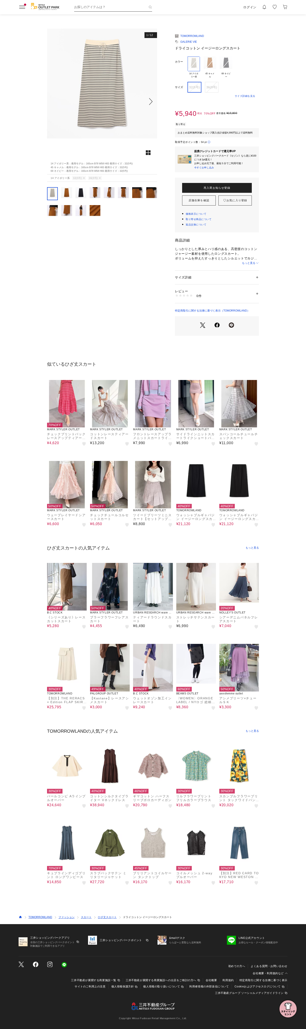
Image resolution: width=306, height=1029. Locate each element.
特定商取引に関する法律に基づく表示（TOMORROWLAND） (212, 310)
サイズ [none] (179, 87)
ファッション (66, 917)
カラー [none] (179, 61)
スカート (86, 917)
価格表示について (196, 213)
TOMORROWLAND (192, 36)
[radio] (193, 67)
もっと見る (248, 263)
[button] (102, 101)
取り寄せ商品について (199, 219)
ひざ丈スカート (107, 917)
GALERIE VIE (188, 41)
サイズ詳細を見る (245, 96)
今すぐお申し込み (204, 167)
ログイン (249, 7)
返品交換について (196, 224)
